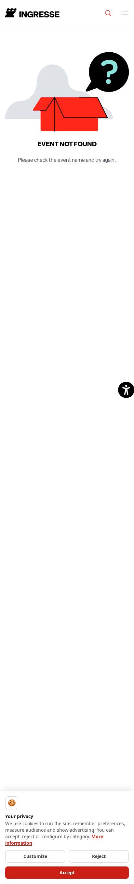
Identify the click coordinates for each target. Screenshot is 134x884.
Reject (99, 856)
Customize (35, 856)
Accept (67, 872)
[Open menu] (125, 13)
